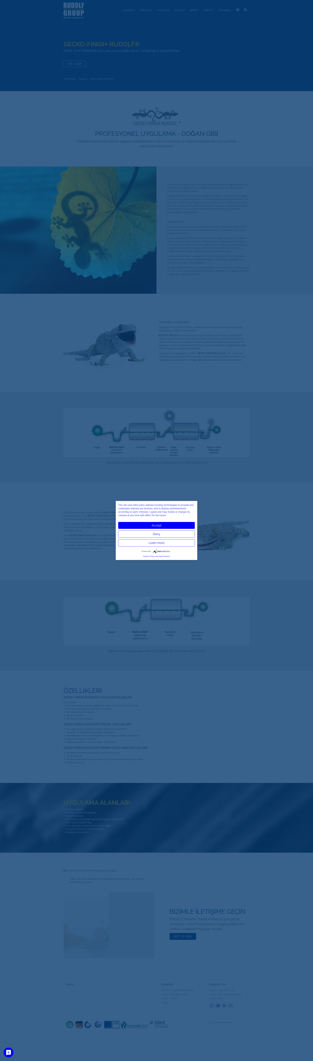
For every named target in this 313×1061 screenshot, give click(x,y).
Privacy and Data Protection (160, 556)
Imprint (145, 556)
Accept (156, 525)
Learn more (157, 543)
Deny (156, 534)
